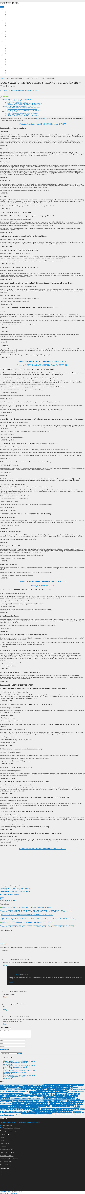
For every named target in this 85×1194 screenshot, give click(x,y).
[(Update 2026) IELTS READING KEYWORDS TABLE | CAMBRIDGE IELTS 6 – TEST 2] (42, 922)
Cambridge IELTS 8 (51, 1085)
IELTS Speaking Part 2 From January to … (15, 1067)
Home (2, 78)
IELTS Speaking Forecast (16, 35)
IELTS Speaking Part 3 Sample (17, 39)
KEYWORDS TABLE (42, 361)
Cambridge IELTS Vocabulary (13, 41)
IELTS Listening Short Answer (75, 1091)
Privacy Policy (4, 1143)
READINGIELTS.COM (41, 118)
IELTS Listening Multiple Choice (58, 1089)
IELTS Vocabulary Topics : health (76, 1114)
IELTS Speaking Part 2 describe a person (58, 1109)
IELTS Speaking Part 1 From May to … (14, 1072)
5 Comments (34, 90)
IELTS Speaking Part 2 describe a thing (52, 1111)
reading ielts (4, 90)
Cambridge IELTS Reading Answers (19, 22)
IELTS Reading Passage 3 (15, 27)
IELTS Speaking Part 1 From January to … (15, 1062)
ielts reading (26, 1094)
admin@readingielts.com (12, 1128)
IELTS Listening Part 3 (14, 16)
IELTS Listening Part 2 (14, 14)
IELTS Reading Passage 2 (15, 25)
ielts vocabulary (77, 1112)
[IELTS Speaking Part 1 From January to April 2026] (19, 1061)
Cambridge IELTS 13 (48, 1087)
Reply (5, 965)
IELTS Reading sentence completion (51, 1101)
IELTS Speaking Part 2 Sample (17, 38)
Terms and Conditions (6, 1149)
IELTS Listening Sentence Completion (51, 1091)
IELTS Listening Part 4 (15, 17)
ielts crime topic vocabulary (14, 1089)
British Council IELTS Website (9, 1159)
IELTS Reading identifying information (48, 1093)
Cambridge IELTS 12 (32, 1087)
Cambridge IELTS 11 (15, 1087)
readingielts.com (9, 3)
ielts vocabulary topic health (28, 1114)
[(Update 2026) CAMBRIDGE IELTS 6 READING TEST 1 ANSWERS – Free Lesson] (42, 907)
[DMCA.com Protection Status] (12, 1190)
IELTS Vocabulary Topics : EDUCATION (61, 1114)
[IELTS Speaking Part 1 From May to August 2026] (19, 1070)
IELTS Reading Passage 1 (15, 24)
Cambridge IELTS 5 (7, 1085)
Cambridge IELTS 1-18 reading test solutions (15, 889)
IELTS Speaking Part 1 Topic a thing (20, 1106)
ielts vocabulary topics (44, 1114)
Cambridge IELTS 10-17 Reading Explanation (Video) (25, 30)
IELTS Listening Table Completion (11, 1094)
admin (18, 974)
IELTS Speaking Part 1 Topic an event (30, 1103)
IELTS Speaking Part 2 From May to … (14, 1077)
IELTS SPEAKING (8, 33)
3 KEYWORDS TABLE (42, 849)
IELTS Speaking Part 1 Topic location (57, 1106)
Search (19, 1053)
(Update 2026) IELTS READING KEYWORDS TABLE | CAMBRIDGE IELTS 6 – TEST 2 (38, 926)
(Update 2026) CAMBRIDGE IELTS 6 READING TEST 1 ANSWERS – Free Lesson (36, 911)
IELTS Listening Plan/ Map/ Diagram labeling (19, 1091)
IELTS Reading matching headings (31, 1096)
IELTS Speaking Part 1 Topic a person (66, 1103)
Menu (2, 7)
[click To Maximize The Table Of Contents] (2, 93)
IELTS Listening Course (15, 19)
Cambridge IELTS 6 (9, 900)
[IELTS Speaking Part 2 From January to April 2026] (19, 1066)
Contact (2, 1140)
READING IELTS (12, 1193)
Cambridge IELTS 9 (67, 1085)
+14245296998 (7, 1125)
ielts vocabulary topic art (15, 1114)
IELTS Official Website (6, 1156)
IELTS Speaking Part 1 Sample (17, 36)
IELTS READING (8, 20)
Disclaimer (3, 1146)
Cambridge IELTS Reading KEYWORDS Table (22, 28)
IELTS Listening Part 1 (14, 13)
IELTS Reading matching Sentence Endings (27, 1098)
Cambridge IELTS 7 (36, 1085)
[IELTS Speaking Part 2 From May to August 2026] (19, 1075)
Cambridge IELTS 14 (65, 1087)
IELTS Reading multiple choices (59, 1098)
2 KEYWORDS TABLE (42, 581)
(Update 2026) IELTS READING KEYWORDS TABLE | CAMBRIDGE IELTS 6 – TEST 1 (38, 918)
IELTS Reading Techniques (16, 31)
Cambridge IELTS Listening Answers (20, 11)
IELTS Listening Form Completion (33, 1089)
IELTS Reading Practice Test (9, 894)
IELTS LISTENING (8, 9)
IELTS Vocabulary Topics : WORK (7, 1115)
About (2, 1137)
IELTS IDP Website (6, 1161)
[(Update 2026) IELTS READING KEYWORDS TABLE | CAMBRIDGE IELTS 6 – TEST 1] (42, 915)
